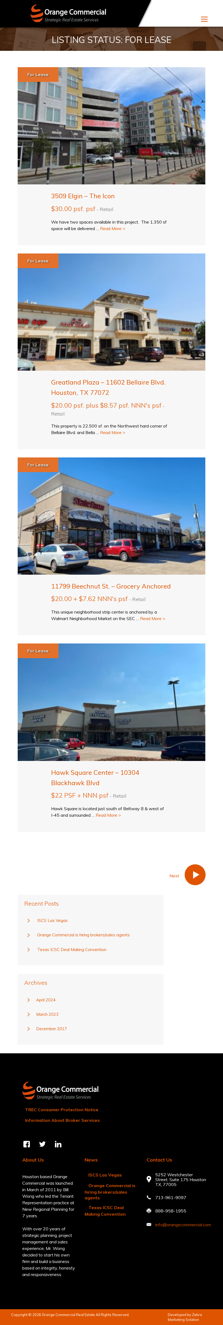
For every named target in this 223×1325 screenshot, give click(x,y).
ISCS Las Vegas (52, 920)
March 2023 (47, 1014)
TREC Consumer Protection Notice (61, 1109)
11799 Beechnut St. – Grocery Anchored (111, 586)
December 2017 (51, 1028)
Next (200, 875)
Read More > (112, 228)
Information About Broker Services (62, 1120)
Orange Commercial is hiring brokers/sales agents (83, 934)
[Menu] (204, 18)
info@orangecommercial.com (183, 1224)
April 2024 (45, 999)
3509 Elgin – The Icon (83, 196)
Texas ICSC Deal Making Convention (71, 949)
